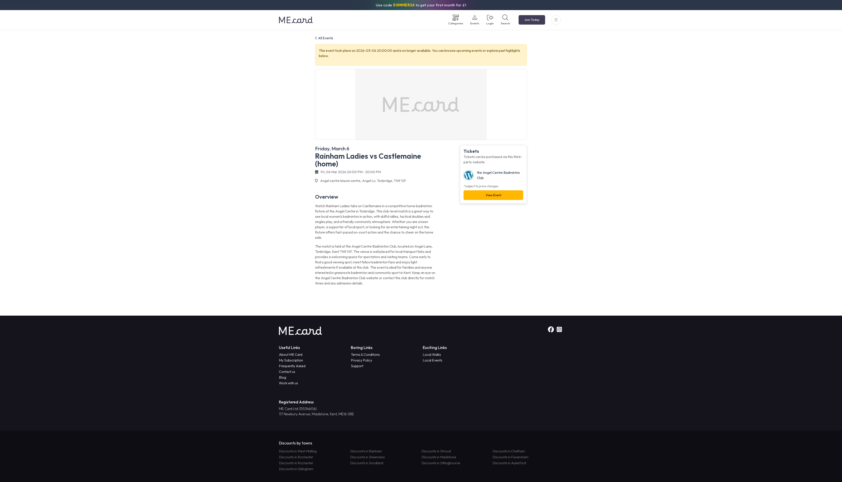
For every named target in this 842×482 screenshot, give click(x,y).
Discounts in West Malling (298, 451)
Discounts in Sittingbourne (440, 463)
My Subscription (291, 360)
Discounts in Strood (436, 451)
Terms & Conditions (365, 354)
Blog (282, 377)
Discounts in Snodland (366, 463)
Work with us (288, 383)
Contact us (287, 371)
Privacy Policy (361, 360)
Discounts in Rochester (296, 457)
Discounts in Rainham (366, 451)
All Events (325, 38)
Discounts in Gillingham (296, 469)
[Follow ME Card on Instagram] (559, 330)
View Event (493, 195)
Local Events (432, 360)
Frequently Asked (292, 366)
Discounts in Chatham (508, 451)
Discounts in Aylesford (509, 463)
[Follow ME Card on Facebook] (551, 330)
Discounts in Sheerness (367, 457)
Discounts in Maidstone (438, 457)
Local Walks (432, 354)
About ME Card (290, 354)
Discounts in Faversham (510, 457)
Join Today (531, 20)
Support (357, 366)
